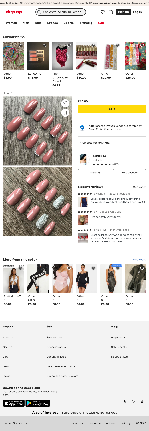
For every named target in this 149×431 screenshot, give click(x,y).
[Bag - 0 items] (111, 12)
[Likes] (103, 12)
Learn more (116, 129)
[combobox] (60, 12)
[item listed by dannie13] (13, 278)
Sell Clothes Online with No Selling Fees (89, 412)
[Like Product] (20, 45)
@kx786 (104, 142)
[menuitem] (11, 23)
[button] (119, 164)
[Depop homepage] (14, 12)
